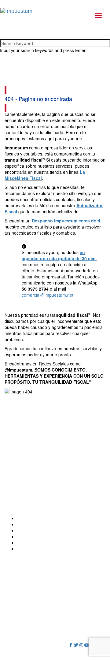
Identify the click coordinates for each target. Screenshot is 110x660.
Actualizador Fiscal (35, 536)
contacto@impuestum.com (36, 471)
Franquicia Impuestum (38, 530)
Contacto (25, 549)
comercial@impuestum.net (47, 295)
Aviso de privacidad (61, 636)
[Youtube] (87, 645)
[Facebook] (71, 645)
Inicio (22, 518)
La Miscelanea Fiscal (37, 543)
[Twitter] (76, 645)
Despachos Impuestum (39, 524)
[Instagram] (81, 645)
